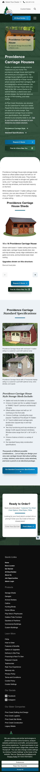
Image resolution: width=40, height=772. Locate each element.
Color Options (13, 510)
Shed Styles (23, 510)
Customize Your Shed (28, 508)
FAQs (30, 510)
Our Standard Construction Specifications (20, 469)
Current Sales (26, 9)
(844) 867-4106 (30, 2)
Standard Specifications (14, 132)
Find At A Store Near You (18, 148)
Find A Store (27, 526)
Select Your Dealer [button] (13, 2)
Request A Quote (19, 142)
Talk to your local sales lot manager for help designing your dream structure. (20, 120)
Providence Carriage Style (15, 128)
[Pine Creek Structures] (7, 10)
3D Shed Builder (19, 18)
